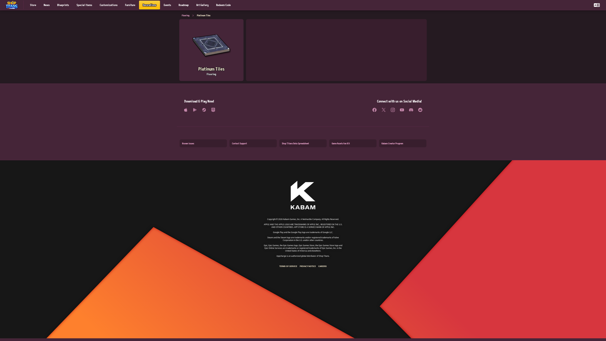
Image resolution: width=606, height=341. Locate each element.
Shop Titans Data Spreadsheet (295, 143)
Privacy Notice (308, 266)
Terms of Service (288, 266)
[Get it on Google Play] (195, 110)
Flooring (185, 15)
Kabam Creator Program (392, 143)
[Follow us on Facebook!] (374, 110)
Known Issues (188, 143)
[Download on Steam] (204, 110)
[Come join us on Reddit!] (420, 110)
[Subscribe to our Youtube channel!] (402, 110)
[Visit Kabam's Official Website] (303, 195)
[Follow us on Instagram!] (393, 110)
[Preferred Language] (597, 5)
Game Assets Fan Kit (341, 143)
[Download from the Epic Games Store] (213, 110)
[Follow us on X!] (384, 110)
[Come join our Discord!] (411, 110)
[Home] (13, 5)
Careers (322, 266)
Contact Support (239, 143)
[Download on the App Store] (186, 110)
